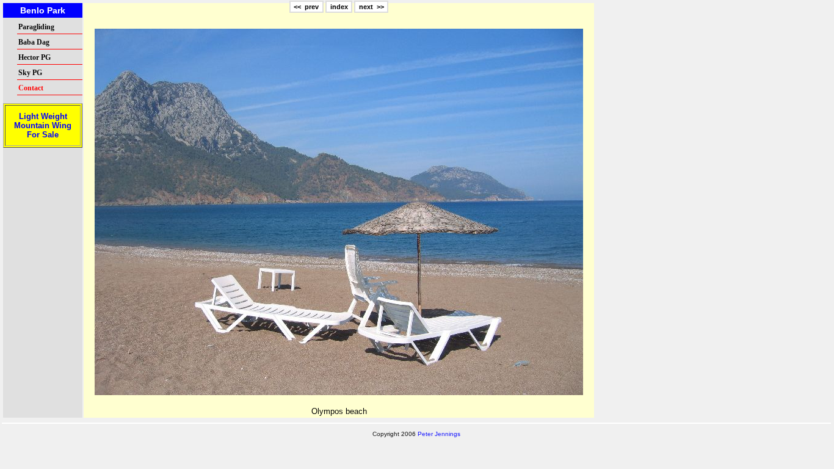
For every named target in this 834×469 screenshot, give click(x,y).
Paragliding (36, 27)
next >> (371, 6)
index (339, 6)
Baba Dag (33, 42)
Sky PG (30, 72)
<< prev (306, 6)
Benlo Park (42, 10)
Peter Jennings (439, 434)
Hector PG (34, 57)
